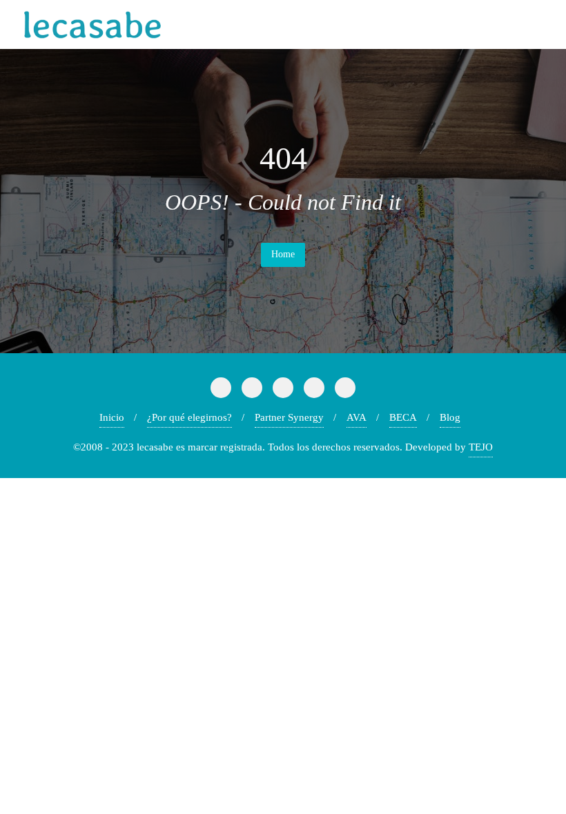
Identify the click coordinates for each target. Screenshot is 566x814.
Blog (450, 417)
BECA (403, 417)
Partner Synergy (289, 417)
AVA (357, 417)
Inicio (111, 417)
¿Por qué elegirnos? (189, 417)
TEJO (481, 447)
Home (283, 254)
